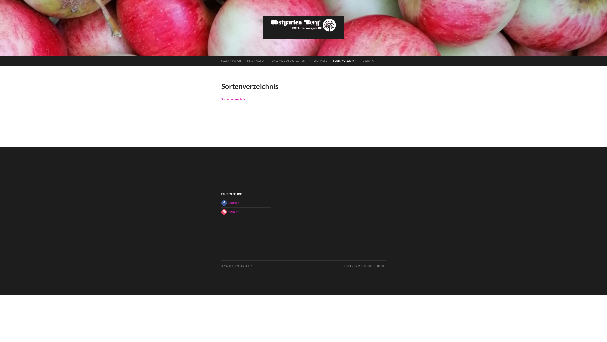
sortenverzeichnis (345, 61)
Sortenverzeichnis (233, 99)
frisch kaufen (255, 61)
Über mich (369, 61)
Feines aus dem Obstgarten (288, 61)
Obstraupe (320, 61)
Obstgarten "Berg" (240, 266)
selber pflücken (231, 61)
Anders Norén (366, 266)
